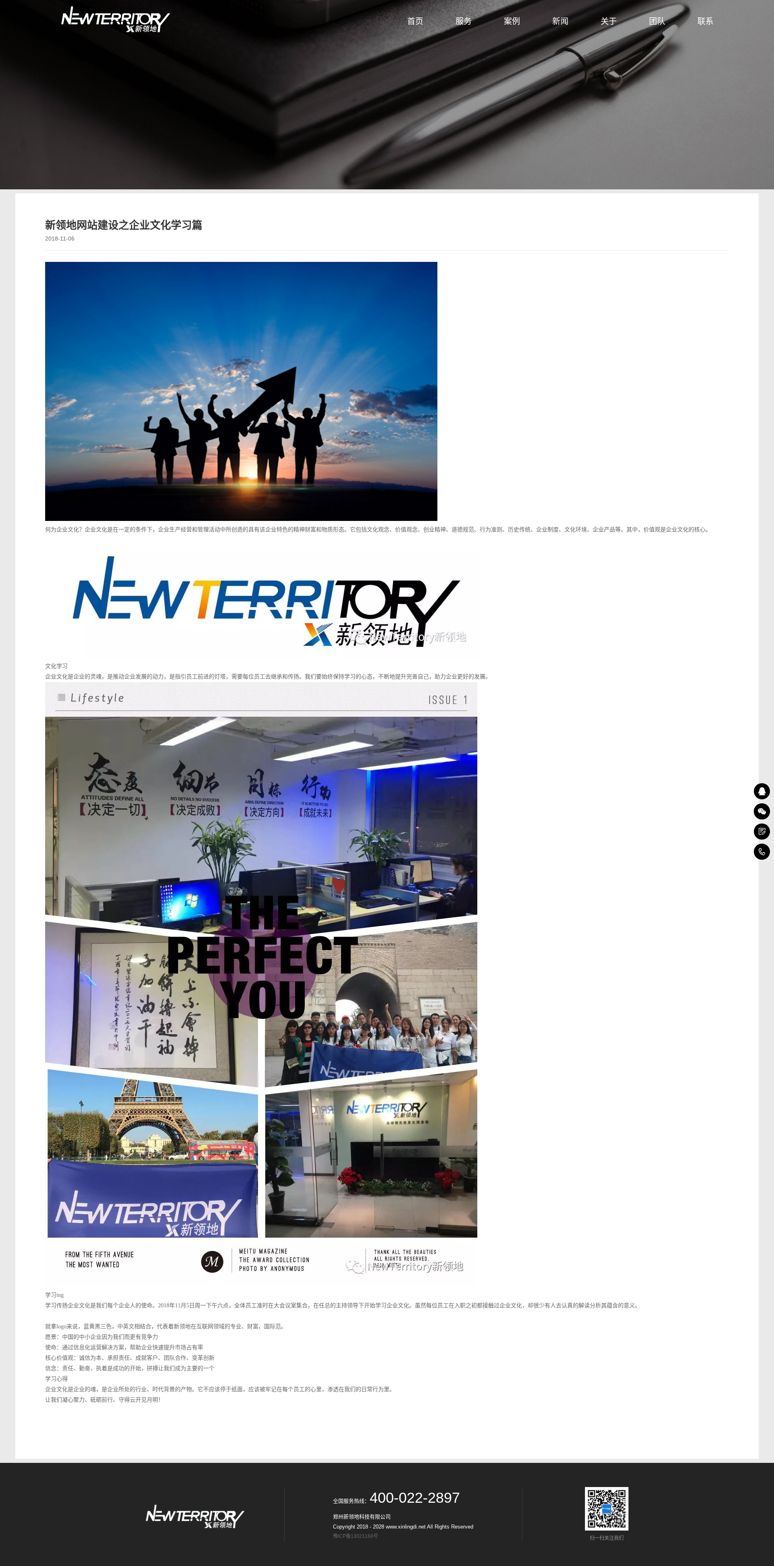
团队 (657, 21)
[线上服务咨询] (762, 791)
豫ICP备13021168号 (357, 1536)
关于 (609, 21)
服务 (464, 21)
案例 (512, 21)
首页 (415, 21)
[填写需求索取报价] (762, 831)
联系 (705, 21)
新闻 (560, 21)
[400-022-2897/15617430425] (762, 852)
